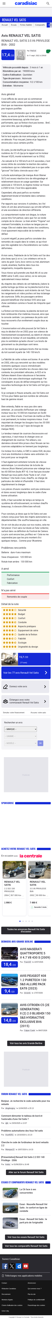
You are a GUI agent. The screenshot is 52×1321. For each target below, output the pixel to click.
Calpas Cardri (29, 1030)
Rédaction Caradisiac (9, 1288)
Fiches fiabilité (26, 25)
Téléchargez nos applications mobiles (23, 1276)
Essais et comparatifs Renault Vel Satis (22, 1182)
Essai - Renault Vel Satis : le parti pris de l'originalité (33, 1221)
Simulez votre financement (13, 713)
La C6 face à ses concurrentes (28, 1191)
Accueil (5, 25)
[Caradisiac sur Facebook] (5, 1266)
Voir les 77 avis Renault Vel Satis (21, 672)
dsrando (27, 993)
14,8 (9, 1020)
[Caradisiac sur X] (12, 1266)
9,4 (10, 991)
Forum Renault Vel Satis (14, 1094)
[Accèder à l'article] (10, 1193)
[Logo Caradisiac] (26, 6)
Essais (14, 25)
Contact (4, 1283)
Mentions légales (7, 1300)
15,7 (23, 657)
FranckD (27, 962)
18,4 (9, 964)
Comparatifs (40, 25)
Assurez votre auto (38, 713)
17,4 (8, 54)
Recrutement (6, 1294)
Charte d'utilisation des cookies (12, 1305)
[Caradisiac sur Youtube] (25, 1266)
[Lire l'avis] (9, 960)
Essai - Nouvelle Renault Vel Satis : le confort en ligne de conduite (33, 1207)
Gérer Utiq (5, 1311)
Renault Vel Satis (14, 19)
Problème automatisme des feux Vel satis (22, 1130)
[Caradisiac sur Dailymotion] (19, 1266)
